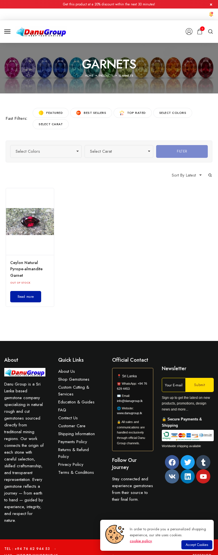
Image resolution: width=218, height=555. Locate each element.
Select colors (172, 112)
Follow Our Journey (124, 463)
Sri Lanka (129, 376)
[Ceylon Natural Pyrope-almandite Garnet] (30, 221)
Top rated (136, 112)
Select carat (51, 124)
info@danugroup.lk (130, 401)
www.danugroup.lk (129, 413)
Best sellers (95, 112)
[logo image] (41, 31)
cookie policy (141, 541)
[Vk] (172, 476)
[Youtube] (203, 476)
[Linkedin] (188, 476)
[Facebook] (172, 462)
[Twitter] (188, 462)
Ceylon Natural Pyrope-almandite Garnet (26, 269)
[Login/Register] (189, 31)
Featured (54, 112)
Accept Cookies (197, 544)
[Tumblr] (203, 462)
